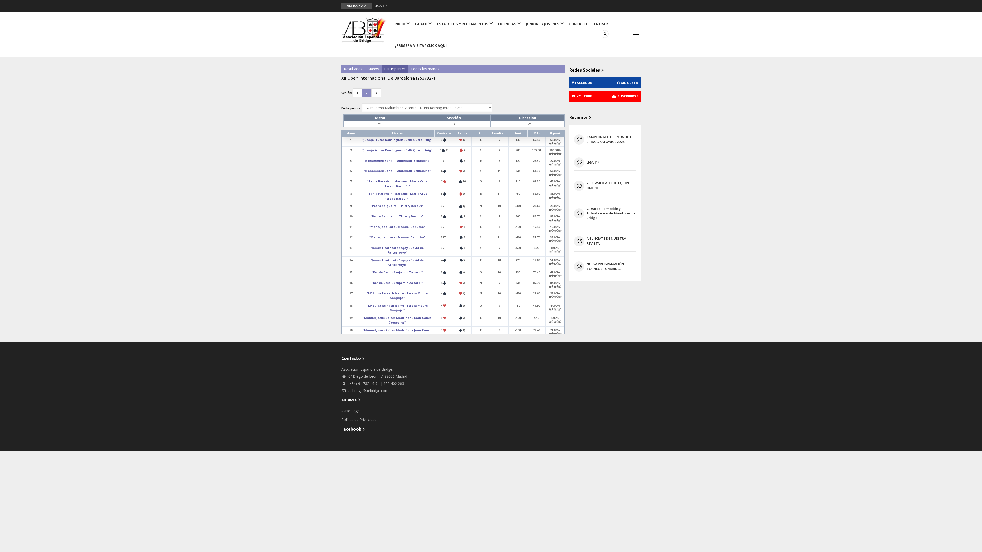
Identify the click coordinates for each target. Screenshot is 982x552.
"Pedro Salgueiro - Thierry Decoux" (397, 206)
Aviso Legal (350, 410)
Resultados (353, 68)
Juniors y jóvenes (543, 24)
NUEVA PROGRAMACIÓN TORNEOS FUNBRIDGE (605, 266)
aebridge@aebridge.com (367, 390)
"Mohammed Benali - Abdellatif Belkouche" (397, 161)
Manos (373, 68)
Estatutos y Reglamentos (463, 24)
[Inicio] (364, 30)
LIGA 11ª (593, 162)
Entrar (601, 24)
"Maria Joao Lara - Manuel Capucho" (397, 227)
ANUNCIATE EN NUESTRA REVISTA (606, 241)
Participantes (395, 68)
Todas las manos (425, 68)
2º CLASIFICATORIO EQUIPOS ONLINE (404, 6)
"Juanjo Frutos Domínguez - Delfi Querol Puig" (397, 140)
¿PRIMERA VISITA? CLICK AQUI (421, 45)
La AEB (421, 24)
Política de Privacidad (358, 419)
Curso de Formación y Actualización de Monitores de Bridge (611, 213)
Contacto (579, 24)
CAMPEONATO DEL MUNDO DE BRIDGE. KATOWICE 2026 (610, 139)
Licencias (507, 24)
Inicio (400, 24)
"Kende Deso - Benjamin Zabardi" (397, 272)
